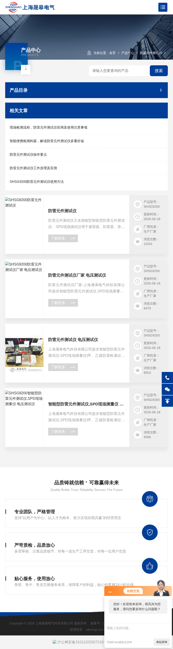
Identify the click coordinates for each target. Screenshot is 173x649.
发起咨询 (161, 642)
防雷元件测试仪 (151, 53)
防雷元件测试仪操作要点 (28, 154)
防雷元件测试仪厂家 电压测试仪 (77, 275)
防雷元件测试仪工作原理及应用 (33, 168)
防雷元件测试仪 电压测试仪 (73, 339)
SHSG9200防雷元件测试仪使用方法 (37, 181)
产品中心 (127, 53)
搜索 (159, 70)
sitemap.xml (94, 629)
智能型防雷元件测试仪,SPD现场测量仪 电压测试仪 (86, 404)
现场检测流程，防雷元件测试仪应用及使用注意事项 (48, 127)
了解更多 (58, 238)
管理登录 (76, 629)
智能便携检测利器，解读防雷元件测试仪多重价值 (47, 141)
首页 (112, 53)
